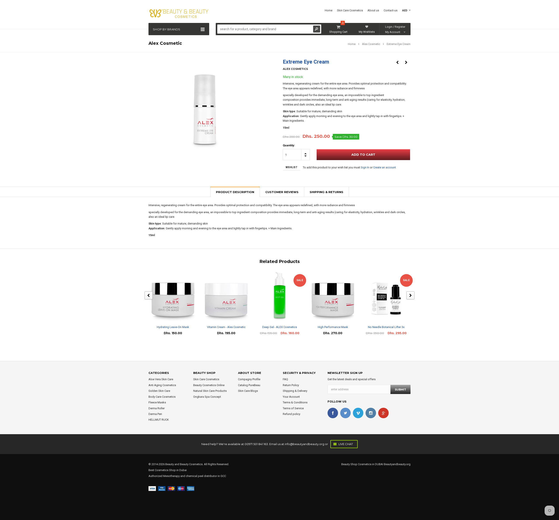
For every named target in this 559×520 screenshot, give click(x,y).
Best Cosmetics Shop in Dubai (167, 470)
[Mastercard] (171, 488)
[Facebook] (333, 413)
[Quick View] (169, 296)
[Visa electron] (162, 488)
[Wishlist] (177, 296)
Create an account (384, 167)
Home (351, 44)
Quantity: (289, 145)
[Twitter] (345, 413)
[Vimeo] (358, 413)
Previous (397, 62)
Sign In (365, 167)
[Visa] (152, 488)
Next (406, 62)
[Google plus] (383, 413)
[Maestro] (181, 488)
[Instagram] (371, 413)
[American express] (190, 488)
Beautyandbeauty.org (397, 464)
